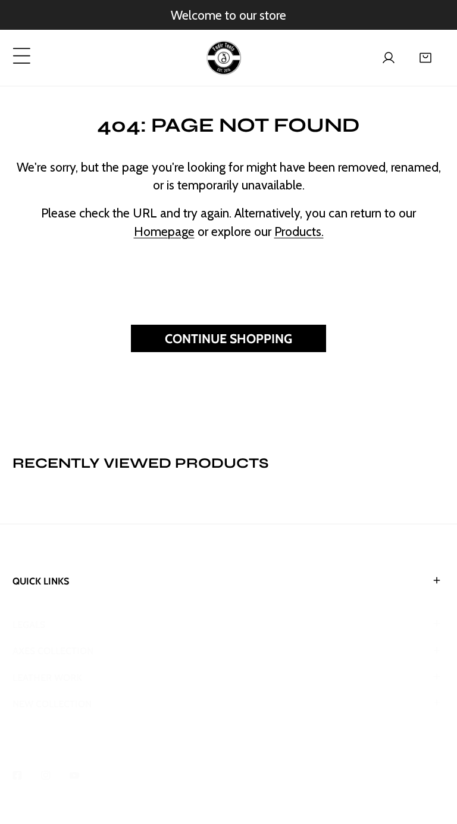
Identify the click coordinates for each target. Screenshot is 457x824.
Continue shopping (228, 338)
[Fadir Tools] (224, 58)
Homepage (164, 231)
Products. (299, 231)
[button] (425, 57)
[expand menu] (22, 55)
